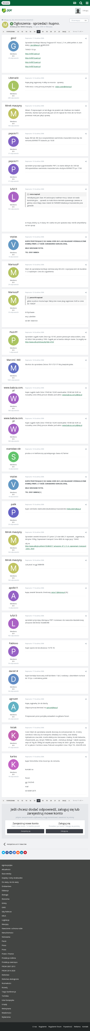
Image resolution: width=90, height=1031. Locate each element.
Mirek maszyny (26, 27)
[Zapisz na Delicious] (14, 852)
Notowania (6, 937)
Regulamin (43, 1026)
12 (18, 31)
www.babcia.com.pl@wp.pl (72, 395)
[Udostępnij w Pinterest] (25, 852)
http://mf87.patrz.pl (32, 54)
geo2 (13, 38)
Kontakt (85, 1026)
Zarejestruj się (25, 831)
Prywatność (67, 1026)
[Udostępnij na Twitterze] (3, 852)
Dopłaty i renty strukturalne (12, 878)
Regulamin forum (55, 1026)
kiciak (13, 727)
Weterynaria (6, 1009)
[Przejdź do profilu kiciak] (13, 735)
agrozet (13, 698)
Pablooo (13, 643)
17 (38, 31)
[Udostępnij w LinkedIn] (21, 852)
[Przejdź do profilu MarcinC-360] (13, 368)
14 (26, 31)
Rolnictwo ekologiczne (10, 979)
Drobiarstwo (6, 886)
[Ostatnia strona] (69, 31)
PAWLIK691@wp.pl (74, 509)
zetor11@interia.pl (58, 592)
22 (59, 31)
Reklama (77, 1026)
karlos (13, 756)
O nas (34, 1026)
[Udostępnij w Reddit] (18, 852)
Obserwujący (75, 20)
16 (34, 31)
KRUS (4, 916)
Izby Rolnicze (7, 912)
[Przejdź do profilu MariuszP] (13, 272)
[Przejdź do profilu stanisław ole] (13, 457)
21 (55, 31)
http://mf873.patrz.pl (33, 62)
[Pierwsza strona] (3, 31)
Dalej (64, 31)
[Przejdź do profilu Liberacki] (13, 86)
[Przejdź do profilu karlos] (13, 764)
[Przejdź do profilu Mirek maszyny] (5, 25)
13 (22, 31)
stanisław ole (13, 448)
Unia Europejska (8, 1000)
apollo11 (13, 587)
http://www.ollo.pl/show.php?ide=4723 (39, 342)
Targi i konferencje (9, 992)
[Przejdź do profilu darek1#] (13, 679)
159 (85, 20)
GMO (4, 907)
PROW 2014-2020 (8, 971)
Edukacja (5, 891)
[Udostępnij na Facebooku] (7, 852)
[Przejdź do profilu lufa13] (13, 197)
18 (42, 31)
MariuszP (13, 264)
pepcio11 (14, 133)
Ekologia (5, 895)
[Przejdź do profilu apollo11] (13, 596)
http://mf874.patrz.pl (33, 66)
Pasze (4, 941)
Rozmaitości (6, 983)
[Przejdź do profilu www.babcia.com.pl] (13, 398)
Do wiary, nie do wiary (10, 882)
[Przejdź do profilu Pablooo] (13, 651)
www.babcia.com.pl (13, 389)
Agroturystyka (7, 865)
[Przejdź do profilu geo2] (13, 46)
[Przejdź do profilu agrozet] (13, 707)
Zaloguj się (64, 831)
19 (46, 31)
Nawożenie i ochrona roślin (12, 928)
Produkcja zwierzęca (9, 962)
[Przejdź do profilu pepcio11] (13, 141)
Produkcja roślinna (9, 958)
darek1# (13, 671)
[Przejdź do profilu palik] (13, 512)
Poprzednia (11, 31)
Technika (5, 996)
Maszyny (49, 27)
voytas (13, 236)
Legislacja (5, 920)
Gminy (4, 903)
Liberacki (14, 77)
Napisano (34, 38)
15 (30, 31)
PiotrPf (13, 332)
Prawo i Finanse (8, 954)
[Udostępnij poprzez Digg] (10, 852)
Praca (4, 945)
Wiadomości (6, 1013)
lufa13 (13, 188)
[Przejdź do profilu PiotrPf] (13, 340)
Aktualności (6, 869)
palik (13, 504)
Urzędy (4, 1004)
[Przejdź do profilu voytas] (13, 245)
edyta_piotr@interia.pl (63, 86)
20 (51, 31)
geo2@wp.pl (35, 45)
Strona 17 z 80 (77, 31)
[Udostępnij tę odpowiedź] (85, 38)
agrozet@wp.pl (52, 707)
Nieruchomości (7, 933)
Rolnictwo (5, 975)
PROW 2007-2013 (8, 966)
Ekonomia (5, 899)
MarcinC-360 (13, 359)
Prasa (4, 950)
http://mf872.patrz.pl (33, 58)
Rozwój (5, 987)
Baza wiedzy (6, 874)
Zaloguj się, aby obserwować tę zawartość (18, 20)
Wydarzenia (6, 1017)
